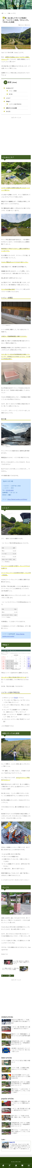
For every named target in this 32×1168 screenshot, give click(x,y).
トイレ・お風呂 (13, 91)
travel (12, 975)
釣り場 (10, 94)
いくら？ (8, 98)
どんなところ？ (10, 88)
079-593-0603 (10, 490)
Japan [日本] (5, 975)
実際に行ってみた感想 (11, 108)
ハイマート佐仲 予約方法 (15, 104)
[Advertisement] (16, 135)
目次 (9, 82)
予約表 (16, 698)
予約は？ (8, 101)
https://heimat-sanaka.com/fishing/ (17, 499)
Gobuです (12, 1142)
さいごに (8, 111)
